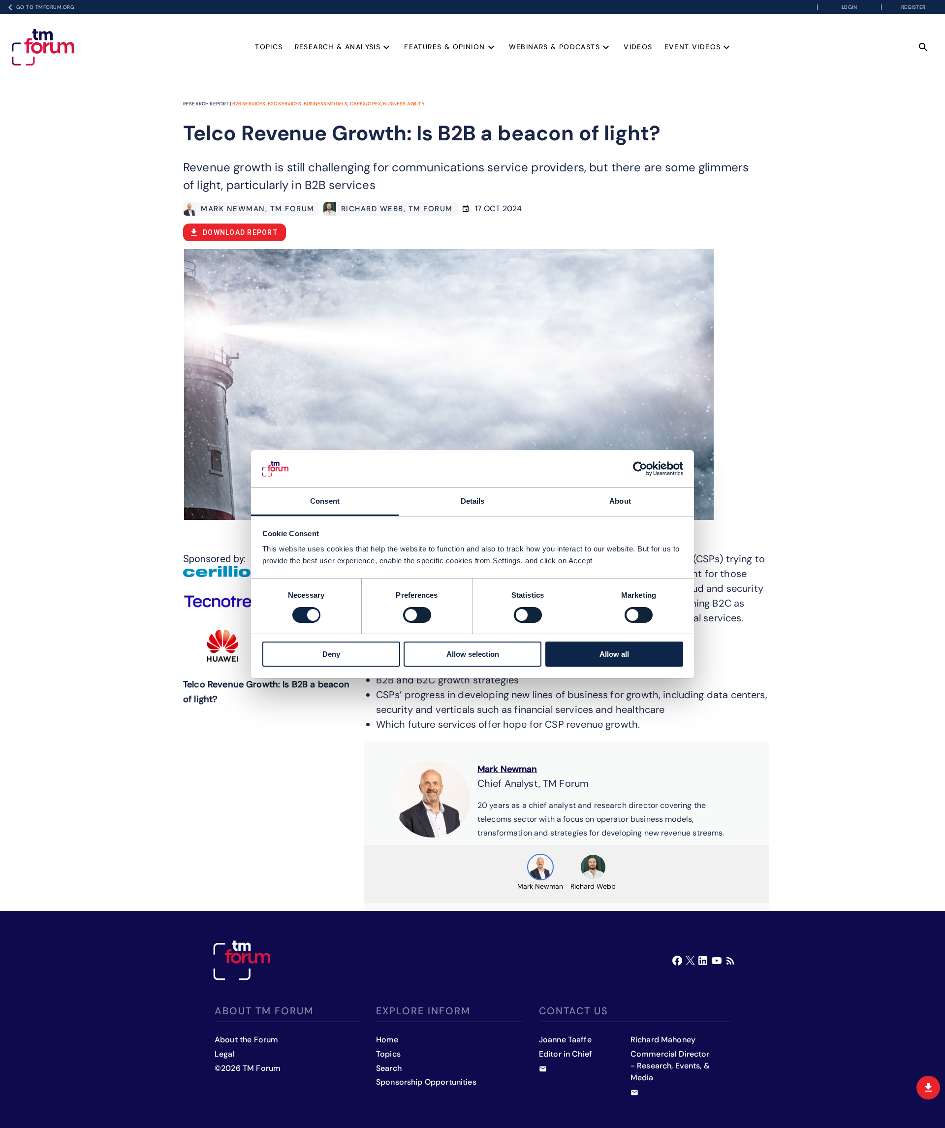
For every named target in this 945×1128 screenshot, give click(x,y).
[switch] (417, 615)
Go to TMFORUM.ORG (45, 7)
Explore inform (423, 1010)
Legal (225, 1054)
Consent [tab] (325, 501)
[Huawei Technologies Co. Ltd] (222, 645)
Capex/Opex (365, 103)
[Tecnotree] (222, 601)
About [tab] (620, 501)
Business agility (403, 103)
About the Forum (246, 1039)
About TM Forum (264, 1010)
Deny (331, 654)
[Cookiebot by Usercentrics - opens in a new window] (640, 468)
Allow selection (472, 654)
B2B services (249, 103)
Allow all (614, 654)
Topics (269, 46)
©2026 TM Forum (248, 1068)
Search (389, 1068)
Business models (325, 103)
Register (913, 7)
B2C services (285, 103)
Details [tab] (473, 501)
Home (387, 1039)
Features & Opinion (444, 46)
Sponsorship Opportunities (426, 1082)
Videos (638, 46)
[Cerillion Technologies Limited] (222, 571)
